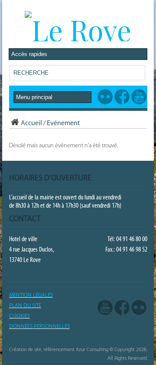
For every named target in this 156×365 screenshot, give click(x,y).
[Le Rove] (78, 29)
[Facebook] (122, 307)
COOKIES (19, 316)
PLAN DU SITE (25, 306)
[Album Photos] (138, 307)
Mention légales (31, 295)
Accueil (31, 123)
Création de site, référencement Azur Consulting (58, 349)
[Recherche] (138, 74)
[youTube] (105, 307)
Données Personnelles (39, 326)
